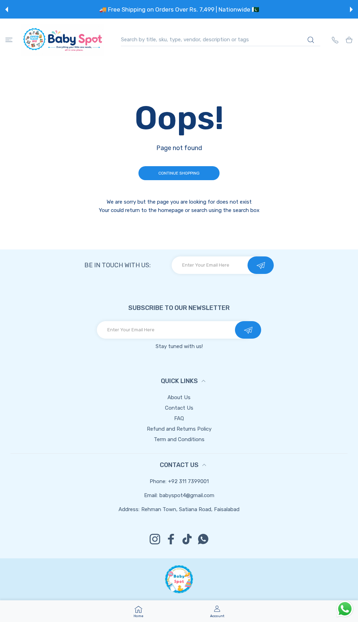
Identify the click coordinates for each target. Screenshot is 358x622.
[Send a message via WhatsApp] (345, 609)
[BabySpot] (62, 40)
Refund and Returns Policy (179, 429)
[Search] (310, 40)
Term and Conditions (179, 439)
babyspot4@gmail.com (186, 495)
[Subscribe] (261, 265)
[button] (6, 9)
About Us (179, 397)
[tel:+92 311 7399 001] (335, 39)
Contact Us (179, 408)
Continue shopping (179, 173)
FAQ (179, 418)
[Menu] (9, 39)
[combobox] (220, 39)
